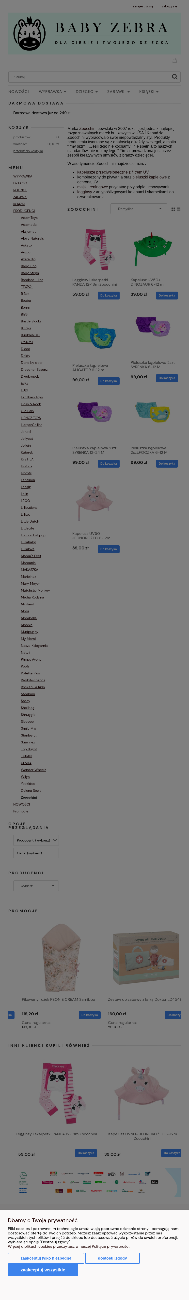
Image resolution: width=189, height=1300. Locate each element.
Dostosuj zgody (112, 1258)
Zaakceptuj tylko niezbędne (46, 1258)
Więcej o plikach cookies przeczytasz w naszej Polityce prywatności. (69, 1246)
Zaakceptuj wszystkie (43, 1269)
